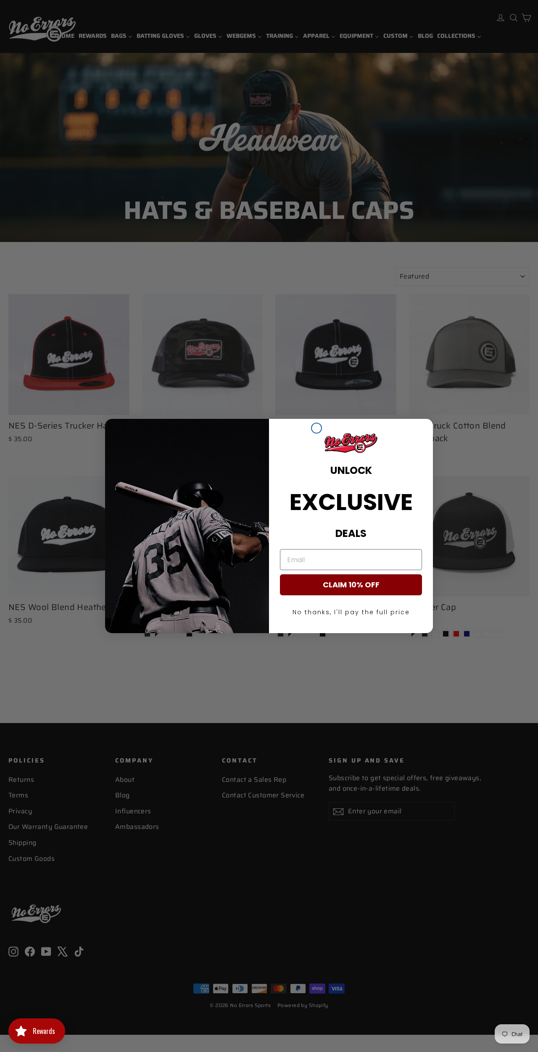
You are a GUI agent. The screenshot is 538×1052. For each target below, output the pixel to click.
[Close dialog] (316, 428)
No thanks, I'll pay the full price (351, 612)
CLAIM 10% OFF (351, 584)
